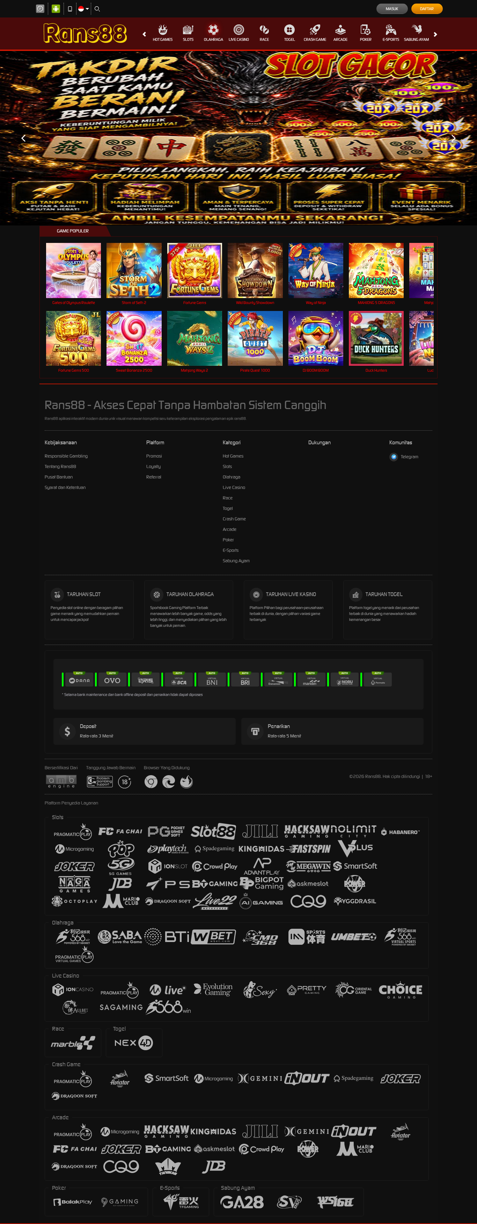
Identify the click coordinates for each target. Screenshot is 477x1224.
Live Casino (239, 39)
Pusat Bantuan (59, 477)
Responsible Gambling (66, 456)
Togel (289, 39)
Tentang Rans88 (60, 466)
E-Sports (391, 39)
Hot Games (163, 39)
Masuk (392, 8)
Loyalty (153, 466)
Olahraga (213, 39)
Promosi (154, 456)
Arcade (340, 39)
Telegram (409, 457)
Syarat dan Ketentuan (65, 487)
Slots (188, 39)
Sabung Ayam (416, 39)
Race (264, 39)
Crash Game (315, 39)
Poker (366, 39)
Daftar (427, 8)
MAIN (78, 270)
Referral (153, 477)
